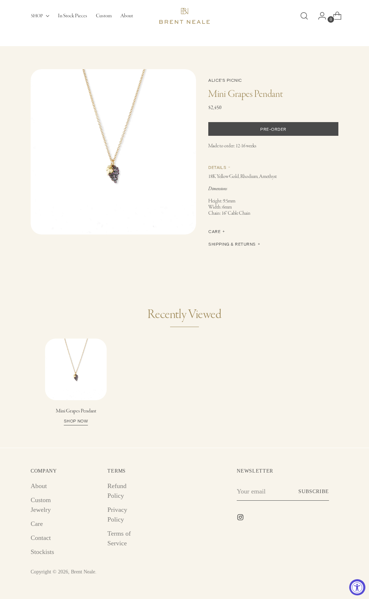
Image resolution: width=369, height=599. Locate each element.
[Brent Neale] (184, 16)
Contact (41, 537)
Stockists (42, 551)
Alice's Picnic (225, 79)
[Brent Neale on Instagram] (241, 519)
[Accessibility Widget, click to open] (357, 587)
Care (37, 523)
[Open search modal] (304, 16)
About (39, 486)
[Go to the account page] (319, 16)
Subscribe (313, 491)
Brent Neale (83, 572)
